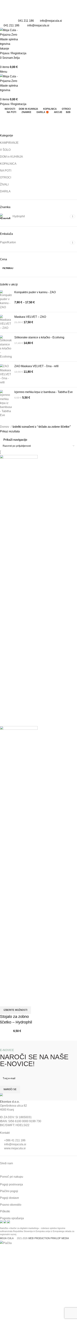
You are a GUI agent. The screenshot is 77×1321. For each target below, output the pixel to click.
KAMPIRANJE (9, 142)
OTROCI (5, 177)
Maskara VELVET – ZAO (30, 316)
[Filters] (4, 1249)
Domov (5, 426)
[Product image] (19, 861)
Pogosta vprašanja (12, 1218)
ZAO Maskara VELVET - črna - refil (36, 366)
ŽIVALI (4, 184)
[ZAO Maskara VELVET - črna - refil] (6, 374)
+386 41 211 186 (14, 1140)
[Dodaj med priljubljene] (14, 1001)
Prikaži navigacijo (15, 439)
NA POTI (5, 170)
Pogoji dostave (9, 1197)
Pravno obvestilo (10, 1204)
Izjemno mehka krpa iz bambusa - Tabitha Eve (43, 392)
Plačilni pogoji (9, 1191)
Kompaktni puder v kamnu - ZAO (35, 292)
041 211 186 (26, 20)
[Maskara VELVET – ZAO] (6, 322)
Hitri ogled (4, 1001)
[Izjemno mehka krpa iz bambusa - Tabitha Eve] (6, 403)
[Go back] (4, 118)
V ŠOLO (5, 149)
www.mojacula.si (15, 1148)
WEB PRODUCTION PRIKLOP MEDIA (48, 1238)
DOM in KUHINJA (11, 156)
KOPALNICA (8, 163)
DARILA (5, 191)
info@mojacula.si (51, 20)
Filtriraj (8, 268)
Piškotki (5, 1211)
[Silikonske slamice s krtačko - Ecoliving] (6, 347)
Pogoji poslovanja (11, 1184)
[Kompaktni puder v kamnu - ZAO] (6, 299)
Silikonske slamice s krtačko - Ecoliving (39, 337)
